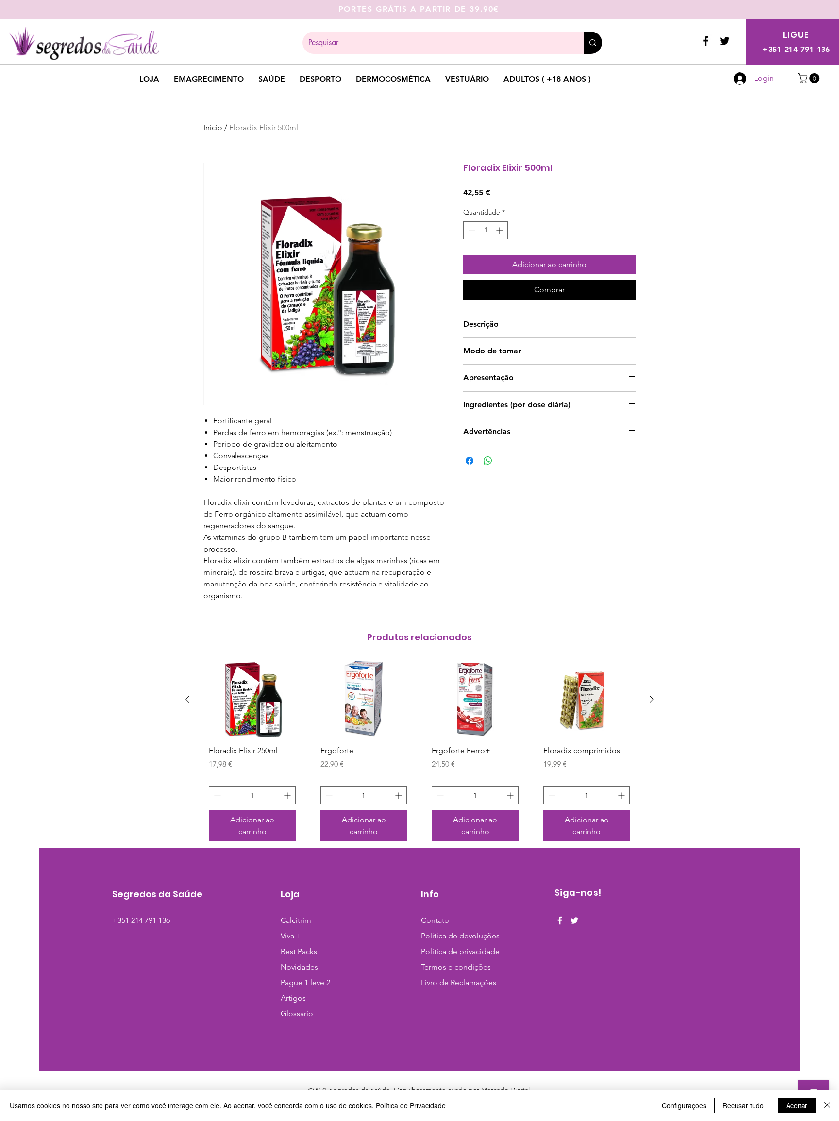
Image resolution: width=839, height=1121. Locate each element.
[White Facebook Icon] (559, 920)
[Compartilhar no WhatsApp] (488, 461)
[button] (810, 78)
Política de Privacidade (411, 1105)
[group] (419, 755)
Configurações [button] (684, 1105)
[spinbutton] (485, 230)
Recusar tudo (743, 1105)
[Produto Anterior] (187, 699)
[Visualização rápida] (252, 699)
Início (212, 127)
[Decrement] (471, 230)
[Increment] (500, 230)
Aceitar (796, 1105)
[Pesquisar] (593, 43)
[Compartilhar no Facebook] (469, 461)
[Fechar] (827, 1105)
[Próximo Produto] (651, 699)
